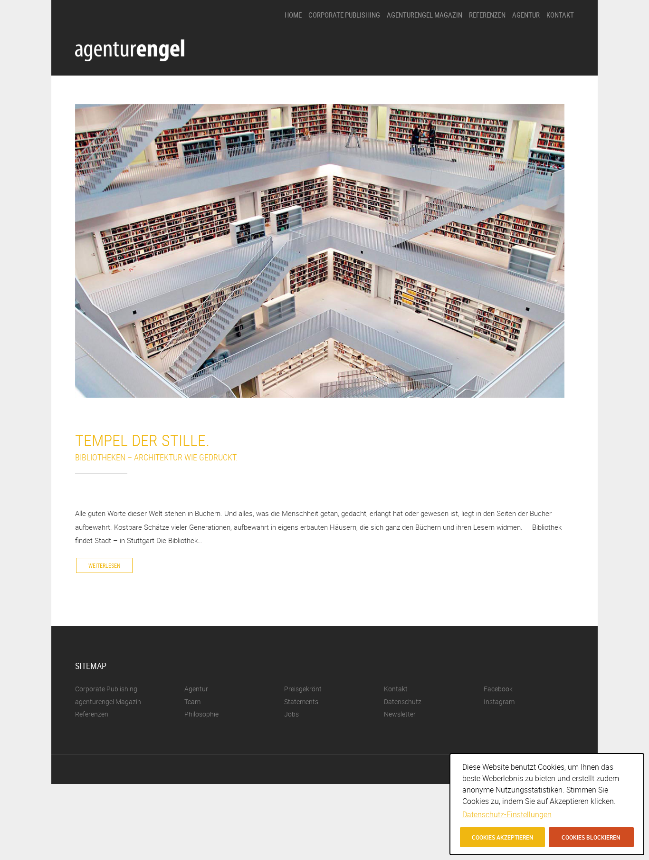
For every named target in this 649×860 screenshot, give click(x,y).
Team (519, 90)
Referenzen (487, 14)
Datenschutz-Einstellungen (507, 814)
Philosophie (527, 42)
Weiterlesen (104, 565)
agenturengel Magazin (424, 14)
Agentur (526, 14)
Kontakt (560, 14)
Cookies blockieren (591, 837)
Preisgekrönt (528, 58)
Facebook (498, 688)
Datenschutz (402, 701)
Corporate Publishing (344, 14)
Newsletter (400, 713)
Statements (527, 74)
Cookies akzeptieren (503, 837)
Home (293, 14)
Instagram (499, 701)
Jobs (518, 106)
